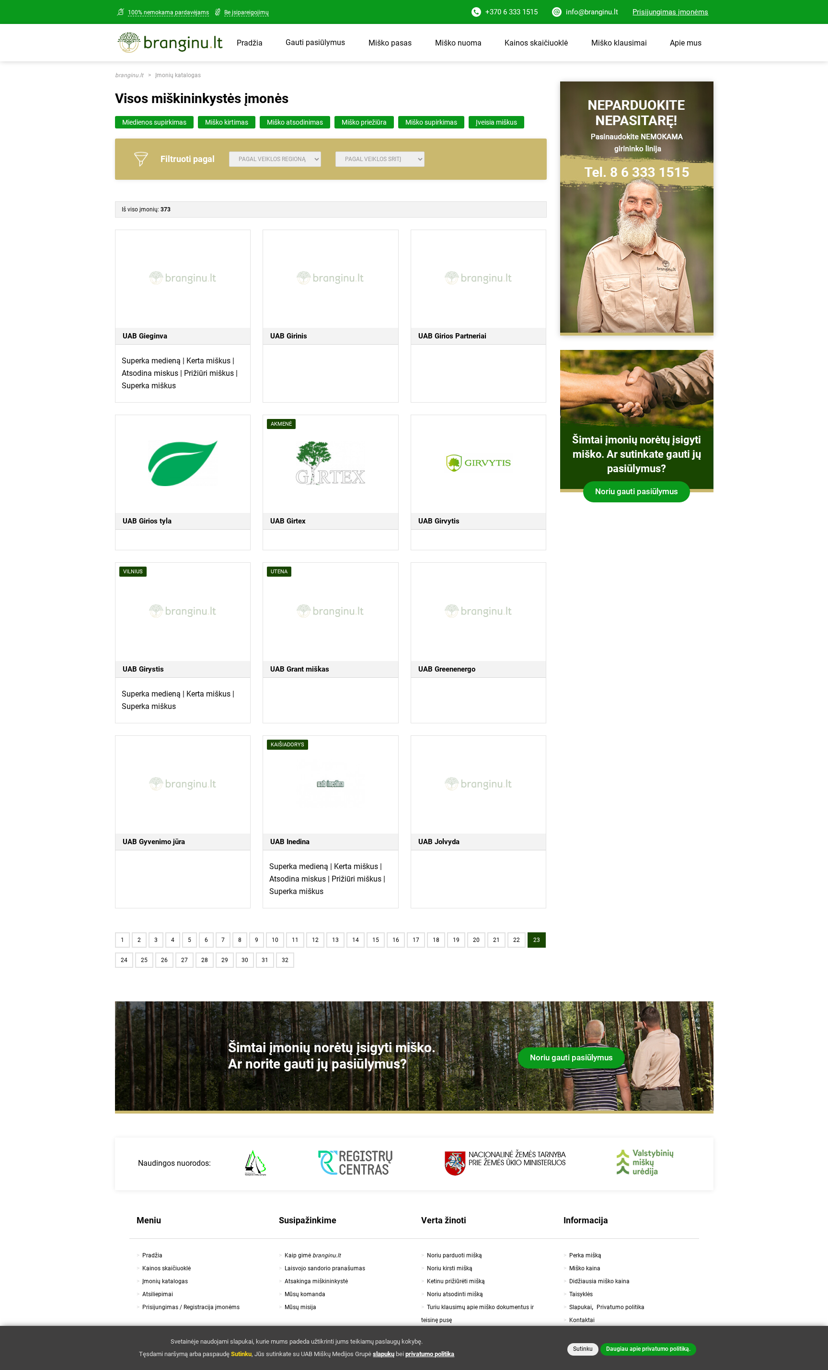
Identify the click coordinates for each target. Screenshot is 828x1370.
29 (224, 960)
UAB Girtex (288, 521)
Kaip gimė (313, 1255)
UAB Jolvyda (439, 841)
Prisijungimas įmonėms (670, 12)
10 (275, 940)
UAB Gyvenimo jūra (154, 841)
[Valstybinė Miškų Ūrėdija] (645, 1164)
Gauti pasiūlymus (315, 42)
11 (295, 940)
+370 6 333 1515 (510, 12)
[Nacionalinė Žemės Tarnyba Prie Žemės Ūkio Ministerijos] (505, 1164)
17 (416, 940)
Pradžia (250, 42)
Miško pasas (390, 42)
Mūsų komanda (305, 1294)
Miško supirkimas (431, 122)
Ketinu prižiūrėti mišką (456, 1281)
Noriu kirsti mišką (449, 1268)
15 (375, 940)
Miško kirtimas (226, 122)
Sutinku (583, 1349)
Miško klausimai (619, 42)
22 (516, 940)
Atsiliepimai (157, 1294)
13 (335, 940)
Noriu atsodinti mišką (455, 1294)
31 (265, 960)
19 (456, 940)
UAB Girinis (288, 336)
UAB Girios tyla (147, 521)
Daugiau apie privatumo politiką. (648, 1349)
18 (436, 940)
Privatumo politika (620, 1307)
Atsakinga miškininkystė (316, 1281)
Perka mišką (585, 1255)
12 (315, 940)
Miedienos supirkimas (154, 122)
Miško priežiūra (364, 122)
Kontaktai (582, 1320)
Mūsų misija (300, 1307)
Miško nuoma (458, 42)
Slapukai (580, 1307)
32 (285, 960)
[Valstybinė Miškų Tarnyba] (255, 1164)
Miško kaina (584, 1268)
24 (124, 960)
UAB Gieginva (145, 336)
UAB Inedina (290, 841)
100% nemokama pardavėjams (168, 12)
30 (245, 960)
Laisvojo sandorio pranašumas (325, 1268)
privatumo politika (429, 1354)
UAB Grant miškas (299, 669)
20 (476, 940)
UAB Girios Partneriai (452, 336)
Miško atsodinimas (295, 122)
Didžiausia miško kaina (599, 1281)
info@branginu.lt (591, 12)
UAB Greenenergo (446, 669)
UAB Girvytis (439, 521)
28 (204, 960)
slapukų (383, 1354)
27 (184, 960)
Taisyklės (581, 1294)
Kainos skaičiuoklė (536, 42)
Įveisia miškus (496, 122)
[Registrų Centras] (355, 1164)
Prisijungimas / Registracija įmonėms (191, 1307)
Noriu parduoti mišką (454, 1255)
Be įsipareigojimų (246, 12)
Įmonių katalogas (178, 75)
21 (496, 940)
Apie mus (686, 42)
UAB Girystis (143, 669)
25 (144, 960)
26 (164, 960)
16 (395, 940)
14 (355, 940)
